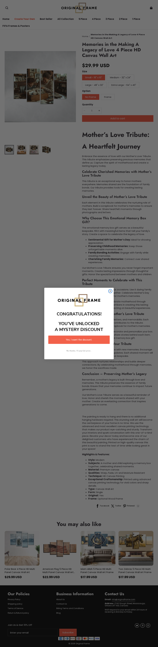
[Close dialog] (110, 291)
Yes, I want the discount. (79, 339)
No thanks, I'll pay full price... (79, 351)
